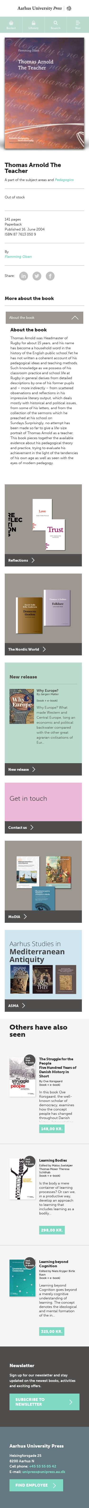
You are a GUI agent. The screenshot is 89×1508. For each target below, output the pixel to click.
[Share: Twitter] (37, 276)
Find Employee (31, 1485)
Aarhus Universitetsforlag (44, 8)
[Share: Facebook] (50, 276)
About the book (21, 317)
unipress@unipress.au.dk (43, 1472)
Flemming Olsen (18, 257)
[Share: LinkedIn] (24, 276)
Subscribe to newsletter (30, 1402)
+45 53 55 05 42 (42, 1466)
